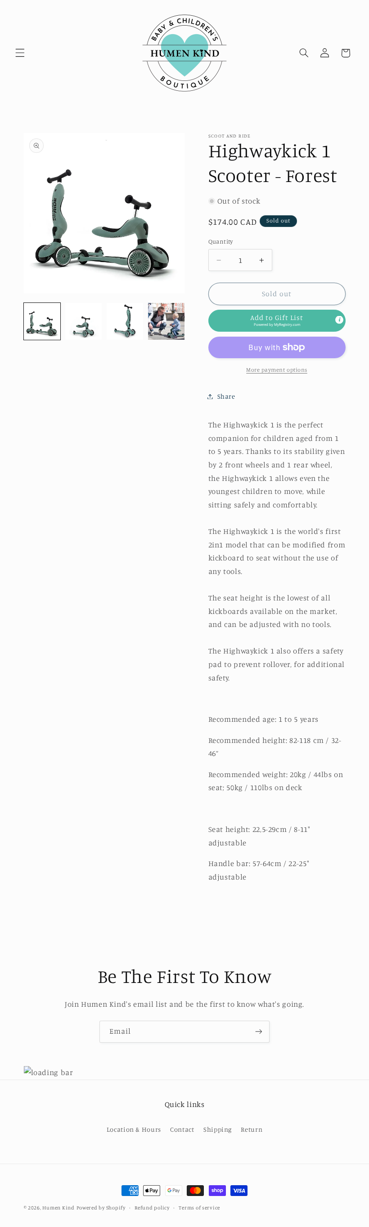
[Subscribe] (258, 1032)
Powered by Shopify (101, 1208)
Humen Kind (58, 1208)
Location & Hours (134, 1129)
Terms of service (199, 1208)
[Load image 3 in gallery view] (125, 321)
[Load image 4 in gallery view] (166, 321)
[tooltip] (339, 320)
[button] (19, 53)
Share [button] (226, 396)
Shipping (217, 1129)
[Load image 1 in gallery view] (42, 321)
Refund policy (152, 1208)
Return (251, 1129)
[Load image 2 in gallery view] (83, 321)
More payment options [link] (276, 369)
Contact (182, 1129)
